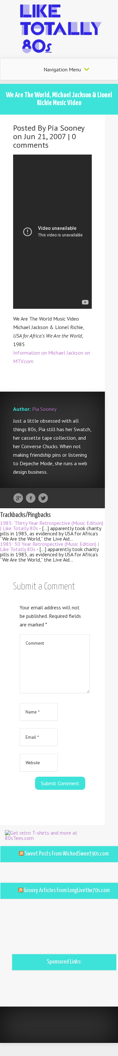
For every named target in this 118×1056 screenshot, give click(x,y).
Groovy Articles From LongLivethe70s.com (66, 891)
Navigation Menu (62, 69)
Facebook (31, 498)
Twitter (43, 498)
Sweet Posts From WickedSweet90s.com (66, 854)
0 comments (44, 140)
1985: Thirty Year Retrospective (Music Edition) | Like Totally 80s (51, 525)
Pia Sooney (66, 128)
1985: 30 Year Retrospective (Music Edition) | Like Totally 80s (49, 546)
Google (18, 498)
